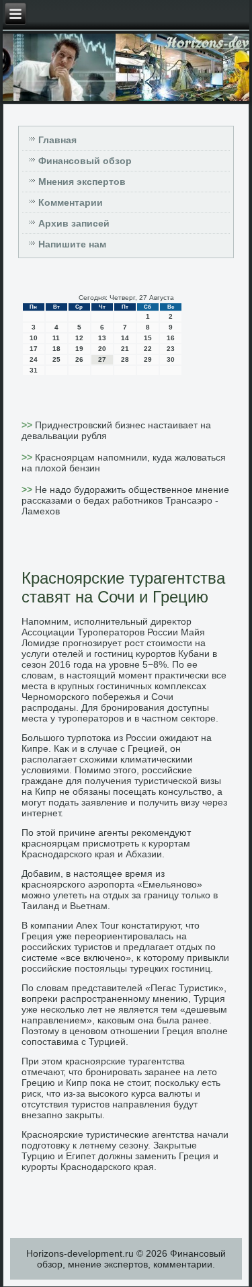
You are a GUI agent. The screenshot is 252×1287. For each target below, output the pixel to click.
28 (125, 359)
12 (79, 338)
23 (171, 348)
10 (34, 338)
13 (102, 338)
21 (125, 348)
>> (28, 425)
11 (56, 338)
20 (102, 348)
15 (148, 338)
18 (56, 348)
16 (171, 338)
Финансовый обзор (85, 160)
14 (125, 338)
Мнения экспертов (82, 181)
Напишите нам (72, 244)
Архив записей (74, 223)
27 (102, 359)
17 (34, 348)
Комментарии (70, 202)
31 (34, 370)
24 (34, 359)
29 (148, 359)
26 (79, 359)
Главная (57, 139)
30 (171, 359)
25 (56, 359)
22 (148, 348)
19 (79, 348)
